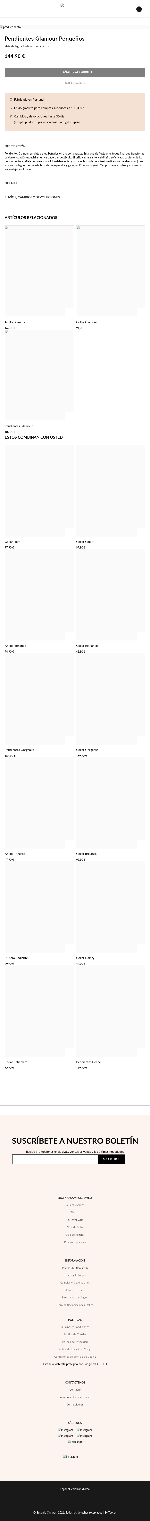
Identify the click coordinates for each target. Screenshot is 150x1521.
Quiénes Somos (75, 1205)
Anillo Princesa (15, 853)
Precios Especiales (75, 1242)
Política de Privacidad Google (75, 1349)
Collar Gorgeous (87, 749)
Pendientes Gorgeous (19, 749)
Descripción (15, 146)
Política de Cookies (75, 1334)
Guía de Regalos (75, 1235)
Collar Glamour (86, 322)
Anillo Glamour (15, 322)
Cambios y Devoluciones (75, 1282)
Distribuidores (75, 1404)
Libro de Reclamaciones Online (75, 1305)
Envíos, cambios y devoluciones (32, 197)
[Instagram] (65, 1430)
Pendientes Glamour (19, 426)
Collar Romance (87, 645)
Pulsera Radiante (16, 958)
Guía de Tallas (75, 1227)
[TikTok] (84, 1436)
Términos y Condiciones (75, 1327)
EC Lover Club (75, 1220)
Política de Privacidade (102, 1170)
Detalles (12, 183)
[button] (70, 322)
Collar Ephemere (16, 1062)
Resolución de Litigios (75, 1297)
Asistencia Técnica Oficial (75, 1397)
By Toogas (110, 1512)
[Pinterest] (65, 1436)
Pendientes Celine (88, 1062)
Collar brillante (86, 853)
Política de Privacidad (75, 1342)
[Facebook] (84, 1430)
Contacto (75, 1389)
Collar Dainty (85, 958)
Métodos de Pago (75, 1290)
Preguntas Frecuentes (75, 1267)
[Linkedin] (75, 1442)
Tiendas (75, 1212)
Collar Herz (12, 541)
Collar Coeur (85, 541)
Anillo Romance (15, 645)
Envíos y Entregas (75, 1275)
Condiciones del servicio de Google (75, 1356)
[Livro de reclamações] (70, 1457)
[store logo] (75, 8)
